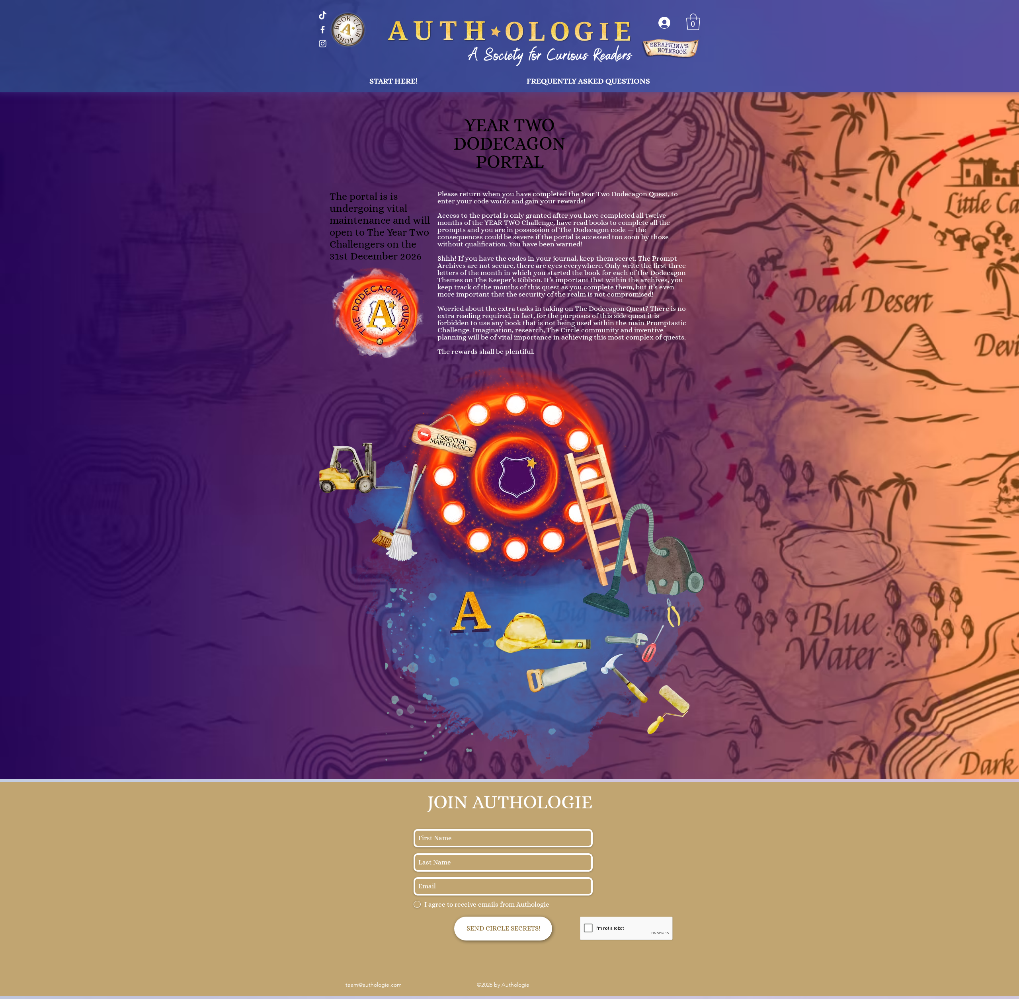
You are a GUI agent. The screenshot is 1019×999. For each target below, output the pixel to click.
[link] (693, 22)
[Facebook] (323, 30)
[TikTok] (323, 16)
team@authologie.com (374, 984)
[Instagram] (323, 44)
